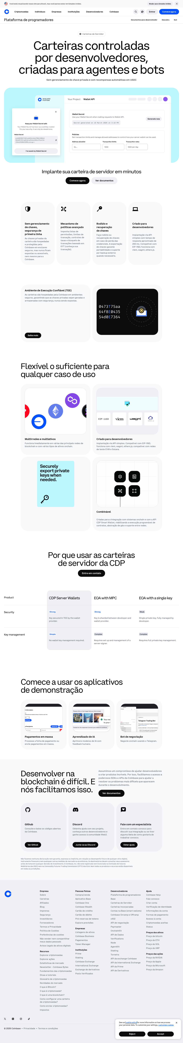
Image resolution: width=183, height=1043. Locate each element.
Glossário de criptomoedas (53, 979)
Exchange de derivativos (87, 969)
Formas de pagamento (157, 915)
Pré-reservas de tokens (87, 919)
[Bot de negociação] (139, 718)
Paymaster (116, 926)
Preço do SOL (152, 944)
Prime (78, 953)
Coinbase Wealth (83, 907)
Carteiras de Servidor (121, 903)
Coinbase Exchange (85, 961)
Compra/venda (82, 895)
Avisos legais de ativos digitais (55, 945)
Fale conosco (152, 899)
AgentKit (115, 946)
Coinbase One (82, 903)
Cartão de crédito (84, 911)
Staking (79, 957)
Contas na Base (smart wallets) (126, 911)
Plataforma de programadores (126, 895)
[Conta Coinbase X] (5, 1019)
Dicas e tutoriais (48, 975)
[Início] (6, 11)
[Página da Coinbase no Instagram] (21, 1019)
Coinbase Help (153, 895)
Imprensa (44, 911)
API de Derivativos (120, 970)
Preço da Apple (153, 961)
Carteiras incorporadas (122, 907)
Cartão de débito (83, 915)
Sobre (43, 895)
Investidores (46, 919)
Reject (132, 1034)
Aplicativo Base (83, 899)
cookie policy (131, 1022)
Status (149, 926)
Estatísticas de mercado (52, 963)
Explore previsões (84, 922)
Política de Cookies (49, 930)
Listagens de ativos (85, 932)
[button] (40, 11)
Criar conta (151, 903)
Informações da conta (157, 911)
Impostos (44, 1010)
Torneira (115, 954)
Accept (160, 1034)
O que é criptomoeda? (50, 991)
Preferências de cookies (52, 934)
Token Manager (83, 944)
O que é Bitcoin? (48, 987)
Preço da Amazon (154, 969)
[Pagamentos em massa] (43, 718)
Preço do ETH (152, 940)
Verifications (117, 938)
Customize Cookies (166, 1025)
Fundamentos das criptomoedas (56, 971)
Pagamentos (81, 940)
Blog (42, 907)
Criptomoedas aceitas (157, 922)
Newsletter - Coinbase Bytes (54, 967)
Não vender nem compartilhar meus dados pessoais (54, 940)
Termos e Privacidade (50, 926)
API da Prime (117, 966)
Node (113, 942)
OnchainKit (116, 930)
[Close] (176, 1022)
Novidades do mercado (51, 983)
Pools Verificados (84, 973)
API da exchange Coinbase (124, 958)
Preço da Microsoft (155, 965)
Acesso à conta (153, 919)
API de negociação (120, 922)
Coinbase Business (84, 936)
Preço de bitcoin (154, 936)
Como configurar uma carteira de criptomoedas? (55, 1000)
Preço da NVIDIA (154, 957)
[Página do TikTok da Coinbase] (29, 1019)
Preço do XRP (153, 948)
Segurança (45, 915)
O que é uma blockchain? (52, 995)
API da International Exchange (126, 962)
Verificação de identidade (159, 907)
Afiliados (44, 903)
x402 (113, 919)
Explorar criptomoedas (51, 955)
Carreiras (44, 899)
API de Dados (117, 934)
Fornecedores (47, 922)
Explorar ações (47, 959)
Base (113, 899)
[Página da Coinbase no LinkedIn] (13, 1019)
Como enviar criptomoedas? (54, 1006)
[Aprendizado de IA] (91, 718)
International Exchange (86, 965)
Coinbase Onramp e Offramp (125, 915)
